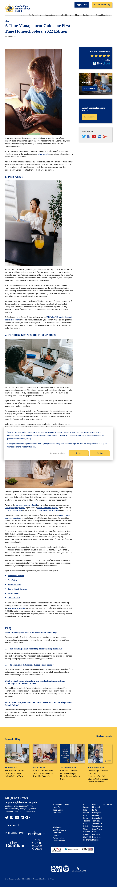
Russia (86, 813)
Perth (94, 832)
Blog (77, 15)
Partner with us (58, 838)
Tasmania (96, 821)
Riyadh (86, 834)
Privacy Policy (25, 439)
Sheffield (86, 837)
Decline (100, 453)
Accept (78, 453)
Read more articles (104, 736)
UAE (84, 823)
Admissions (50, 15)
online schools (43, 154)
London (95, 804)
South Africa (97, 823)
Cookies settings (57, 453)
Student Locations (103, 15)
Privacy (52, 879)
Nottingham (87, 840)
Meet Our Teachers (60, 830)
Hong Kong (96, 837)
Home (22, 15)
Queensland (96, 818)
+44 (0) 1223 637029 (16, 798)
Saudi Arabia (97, 829)
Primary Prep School (61, 804)
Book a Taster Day (102, 5)
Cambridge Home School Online (17, 8)
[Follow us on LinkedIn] (99, 136)
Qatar (85, 815)
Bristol (94, 810)
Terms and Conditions (40, 879)
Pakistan (86, 832)
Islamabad (96, 834)
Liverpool (96, 807)
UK (84, 804)
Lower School (58, 807)
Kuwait (86, 818)
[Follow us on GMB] (105, 136)
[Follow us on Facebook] (88, 136)
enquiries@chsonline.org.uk (21, 801)
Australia (95, 815)
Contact (86, 15)
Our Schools (33, 15)
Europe (86, 807)
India (85, 810)
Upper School (58, 810)
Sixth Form (57, 813)
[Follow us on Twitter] (84, 136)
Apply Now (81, 5)
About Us (64, 15)
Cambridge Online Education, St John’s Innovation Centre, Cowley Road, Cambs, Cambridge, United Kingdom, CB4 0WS (20, 808)
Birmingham (96, 813)
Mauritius (95, 840)
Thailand (86, 821)
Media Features (59, 841)
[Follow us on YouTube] (94, 136)
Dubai (85, 826)
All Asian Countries (109, 804)
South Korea (97, 826)
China (85, 829)
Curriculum (57, 833)
